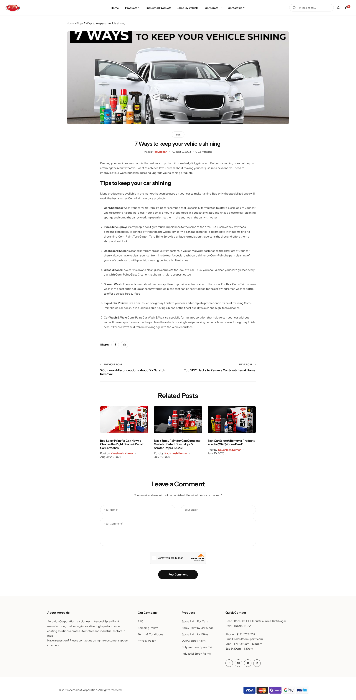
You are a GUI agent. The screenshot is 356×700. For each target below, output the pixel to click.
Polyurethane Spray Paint (198, 647)
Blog (79, 23)
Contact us (235, 8)
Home (115, 8)
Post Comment (178, 574)
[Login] (338, 7)
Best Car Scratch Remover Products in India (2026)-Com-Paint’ (231, 442)
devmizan (160, 151)
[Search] (294, 7)
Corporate (211, 8)
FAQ (140, 621)
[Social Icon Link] (229, 663)
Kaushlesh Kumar (122, 453)
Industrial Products (158, 8)
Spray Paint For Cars (195, 621)
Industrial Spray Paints (196, 653)
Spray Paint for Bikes (195, 634)
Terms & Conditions (150, 634)
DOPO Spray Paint (193, 640)
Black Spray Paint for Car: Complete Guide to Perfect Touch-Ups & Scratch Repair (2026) (177, 444)
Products (131, 8)
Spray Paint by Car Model (198, 628)
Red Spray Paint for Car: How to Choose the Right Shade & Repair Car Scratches (122, 444)
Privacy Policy (147, 640)
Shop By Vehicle (188, 8)
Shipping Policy (148, 628)
